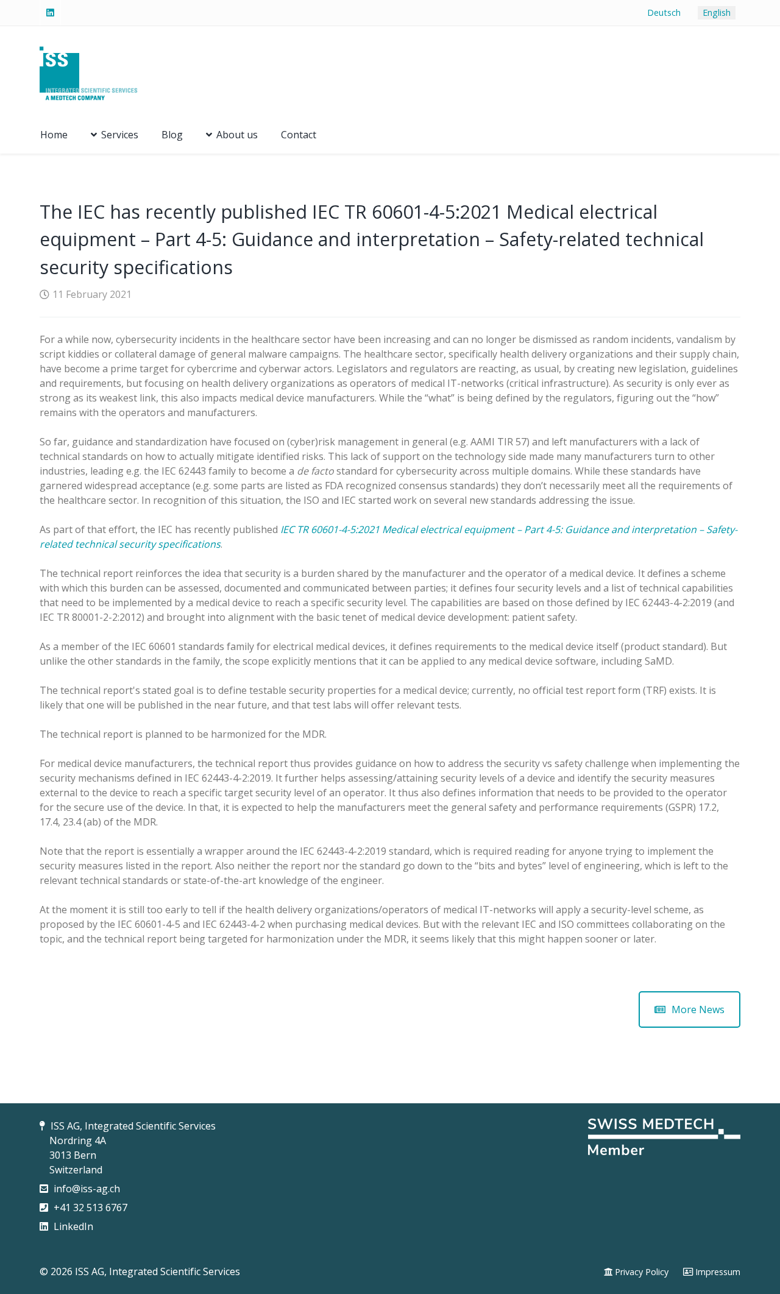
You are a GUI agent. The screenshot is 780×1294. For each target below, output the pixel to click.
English (717, 12)
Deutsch (664, 12)
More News (698, 1009)
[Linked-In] (50, 13)
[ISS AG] (89, 71)
